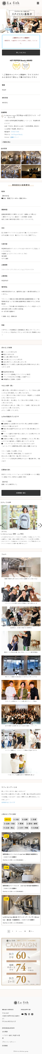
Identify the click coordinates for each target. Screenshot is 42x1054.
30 (25, 931)
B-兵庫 (25, 819)
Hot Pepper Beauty (17, 134)
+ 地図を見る (6, 142)
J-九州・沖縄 (23, 828)
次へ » (31, 931)
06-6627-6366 (15, 132)
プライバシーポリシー (9, 1042)
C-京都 (33, 819)
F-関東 (20, 823)
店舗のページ (14, 137)
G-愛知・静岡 (32, 823)
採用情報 (5, 1046)
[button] (30, 3)
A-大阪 (16, 819)
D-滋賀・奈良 (9, 823)
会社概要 (5, 1032)
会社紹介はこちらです (8, 802)
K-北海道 (34, 828)
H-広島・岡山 (9, 828)
